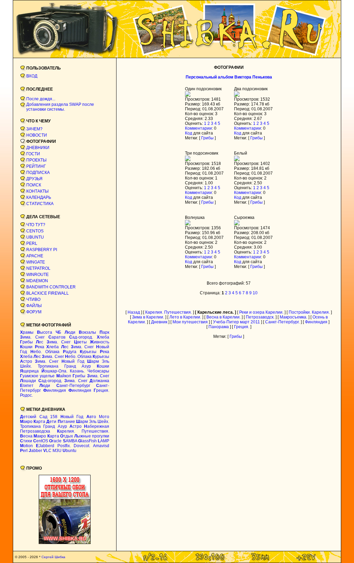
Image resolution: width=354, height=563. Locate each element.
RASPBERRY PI (41, 249)
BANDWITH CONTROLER (51, 287)
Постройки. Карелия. (309, 312)
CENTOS (35, 231)
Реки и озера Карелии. (261, 312)
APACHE (34, 255)
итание (66, 421)
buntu (69, 450)
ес (39, 342)
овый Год (73, 361)
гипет (27, 385)
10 (255, 292)
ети (51, 421)
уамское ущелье (37, 375)
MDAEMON (37, 280)
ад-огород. (81, 337)
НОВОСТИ (36, 135)
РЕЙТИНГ (36, 166)
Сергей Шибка (53, 557)
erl (24, 450)
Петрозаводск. (260, 317)
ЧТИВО (33, 299)
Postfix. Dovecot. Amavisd (83, 445)
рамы (27, 332)
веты (80, 342)
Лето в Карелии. (185, 317)
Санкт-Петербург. (282, 322)
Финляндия (316, 322)
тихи (26, 441)
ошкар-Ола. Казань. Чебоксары (75, 371)
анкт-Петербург (73, 385)
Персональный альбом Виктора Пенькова (229, 77)
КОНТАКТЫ (37, 191)
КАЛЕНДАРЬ (38, 197)
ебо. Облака (44, 351)
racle (55, 441)
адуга (69, 351)
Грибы (207, 138)
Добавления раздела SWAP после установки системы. (60, 107)
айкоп (63, 375)
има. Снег (32, 337)
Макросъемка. (293, 317)
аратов (56, 337)
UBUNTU (35, 237)
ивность (99, 342)
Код (188, 133)
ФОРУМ (33, 312)
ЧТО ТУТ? (35, 224)
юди (70, 332)
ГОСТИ (33, 153)
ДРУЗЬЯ (34, 178)
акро (26, 421)
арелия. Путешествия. (83, 431)
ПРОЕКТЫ (36, 160)
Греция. (241, 326)
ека (39, 346)
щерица (29, 371)
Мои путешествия (190, 322)
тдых (66, 436)
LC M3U (52, 450)
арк (104, 332)
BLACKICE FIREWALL (47, 293)
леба (103, 337)
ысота (44, 332)
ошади (28, 380)
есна (26, 436)
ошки (26, 346)
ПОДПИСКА (38, 172)
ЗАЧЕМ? (34, 129)
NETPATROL (38, 268)
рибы (26, 342)
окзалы (87, 332)
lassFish (87, 441)
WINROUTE (37, 274)
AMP (103, 441)
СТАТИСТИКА (40, 203)
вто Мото (98, 416)
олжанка (99, 380)
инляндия (54, 390)
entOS (40, 441)
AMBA (70, 441)
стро (26, 361)
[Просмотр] (187, 95)
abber (35, 450)
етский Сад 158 (38, 416)
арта (39, 421)
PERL (31, 243)
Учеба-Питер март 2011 (236, 322)
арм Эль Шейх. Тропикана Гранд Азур (64, 364)
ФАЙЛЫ (34, 305)
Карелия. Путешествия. (168, 312)
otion (26, 445)
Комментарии (198, 128)
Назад (134, 312)
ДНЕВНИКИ (37, 147)
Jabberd (45, 445)
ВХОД (31, 76)
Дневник (159, 322)
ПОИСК (33, 185)
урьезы (88, 351)
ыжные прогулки (91, 436)
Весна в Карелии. (223, 317)
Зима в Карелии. (148, 317)
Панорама (218, 326)
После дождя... (40, 98)
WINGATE (35, 262)
